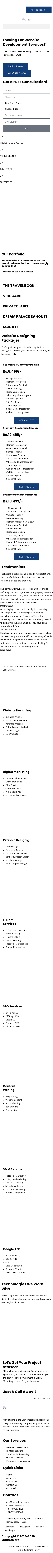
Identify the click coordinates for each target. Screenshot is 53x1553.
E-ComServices (9, 922)
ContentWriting (9, 1088)
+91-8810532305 (42, 1398)
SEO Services (12, 1006)
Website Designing (17, 710)
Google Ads (11, 1249)
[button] (26, 26)
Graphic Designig (16, 840)
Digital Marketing (16, 772)
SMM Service (12, 1169)
